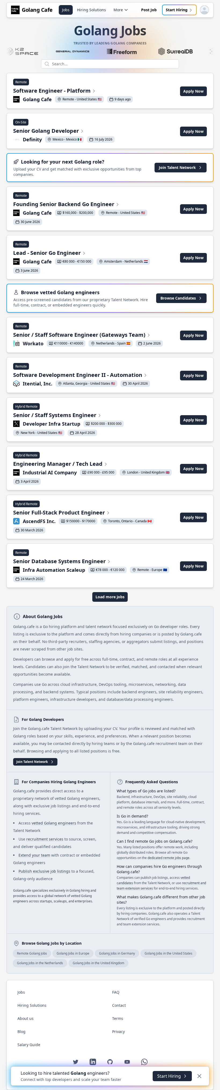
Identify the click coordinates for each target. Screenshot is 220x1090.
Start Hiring (177, 9)
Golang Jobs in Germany (117, 953)
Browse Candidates (178, 298)
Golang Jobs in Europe (73, 953)
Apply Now (193, 91)
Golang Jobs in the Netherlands (40, 963)
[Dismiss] (199, 1076)
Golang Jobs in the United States (168, 953)
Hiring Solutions (91, 9)
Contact (119, 1005)
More (118, 9)
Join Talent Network (177, 167)
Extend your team (34, 855)
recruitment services (44, 839)
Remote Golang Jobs (32, 953)
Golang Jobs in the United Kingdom (98, 963)
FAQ (115, 992)
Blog (21, 1031)
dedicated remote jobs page (168, 858)
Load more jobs (110, 596)
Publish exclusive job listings (44, 871)
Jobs (65, 9)
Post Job (149, 9)
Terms (117, 1018)
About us (25, 1018)
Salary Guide (28, 1044)
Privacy (118, 1031)
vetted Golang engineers (54, 823)
